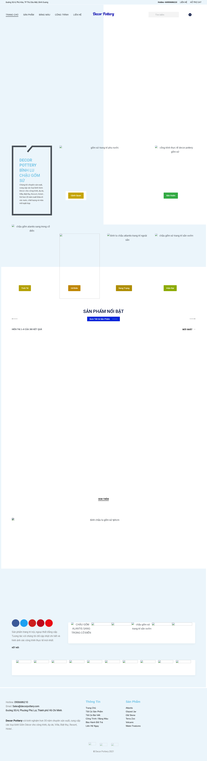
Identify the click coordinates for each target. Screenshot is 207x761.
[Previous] (12, 41)
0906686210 (21, 702)
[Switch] (12, 81)
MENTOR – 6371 (28, 473)
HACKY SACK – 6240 (125, 473)
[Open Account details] (199, 14)
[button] (76, 196)
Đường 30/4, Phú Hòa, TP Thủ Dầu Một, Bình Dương (27, 2)
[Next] (195, 126)
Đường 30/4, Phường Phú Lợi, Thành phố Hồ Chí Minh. (34, 710)
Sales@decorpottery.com (26, 706)
